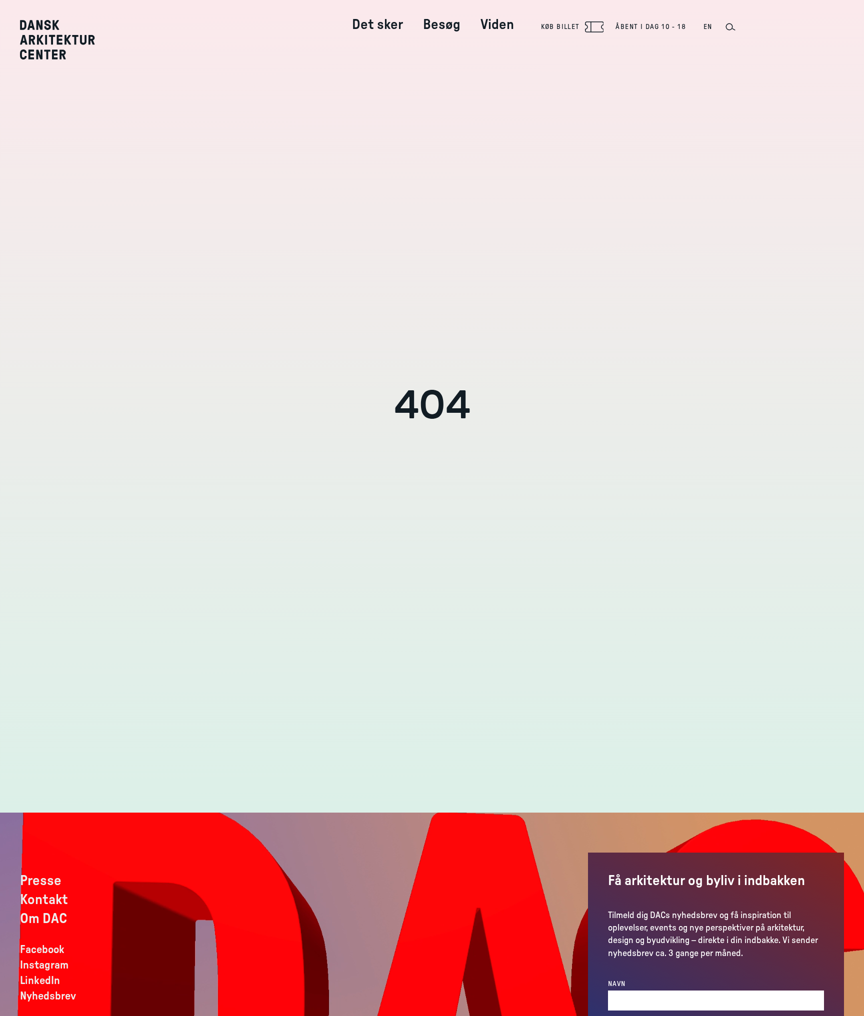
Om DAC (43, 919)
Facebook (42, 949)
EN (708, 26)
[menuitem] (377, 16)
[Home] (65, 39)
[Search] (730, 27)
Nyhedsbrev (48, 996)
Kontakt (44, 900)
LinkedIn (40, 980)
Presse (41, 881)
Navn (617, 984)
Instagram (44, 965)
